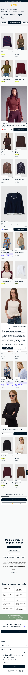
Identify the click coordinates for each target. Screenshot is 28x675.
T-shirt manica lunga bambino (19, 599)
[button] (27, 472)
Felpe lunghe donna (8, 608)
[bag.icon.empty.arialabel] (25, 4)
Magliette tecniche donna (7, 599)
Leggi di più (14, 572)
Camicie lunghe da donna (20, 604)
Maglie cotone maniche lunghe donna (6, 589)
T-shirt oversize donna (6, 604)
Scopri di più (19, 619)
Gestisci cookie (20, 348)
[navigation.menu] (2, 4)
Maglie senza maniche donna (19, 608)
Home (2, 9)
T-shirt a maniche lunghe (18, 11)
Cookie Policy (20, 344)
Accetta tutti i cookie (8, 348)
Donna (6, 9)
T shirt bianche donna (19, 595)
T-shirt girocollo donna (7, 595)
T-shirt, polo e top (5, 11)
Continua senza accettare (19, 326)
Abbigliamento (13, 9)
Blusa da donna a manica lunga (20, 590)
